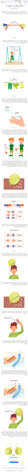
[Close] (0, 1)
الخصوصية (22, 465)
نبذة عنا (14, 465)
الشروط (6, 465)
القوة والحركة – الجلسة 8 (14, 462)
